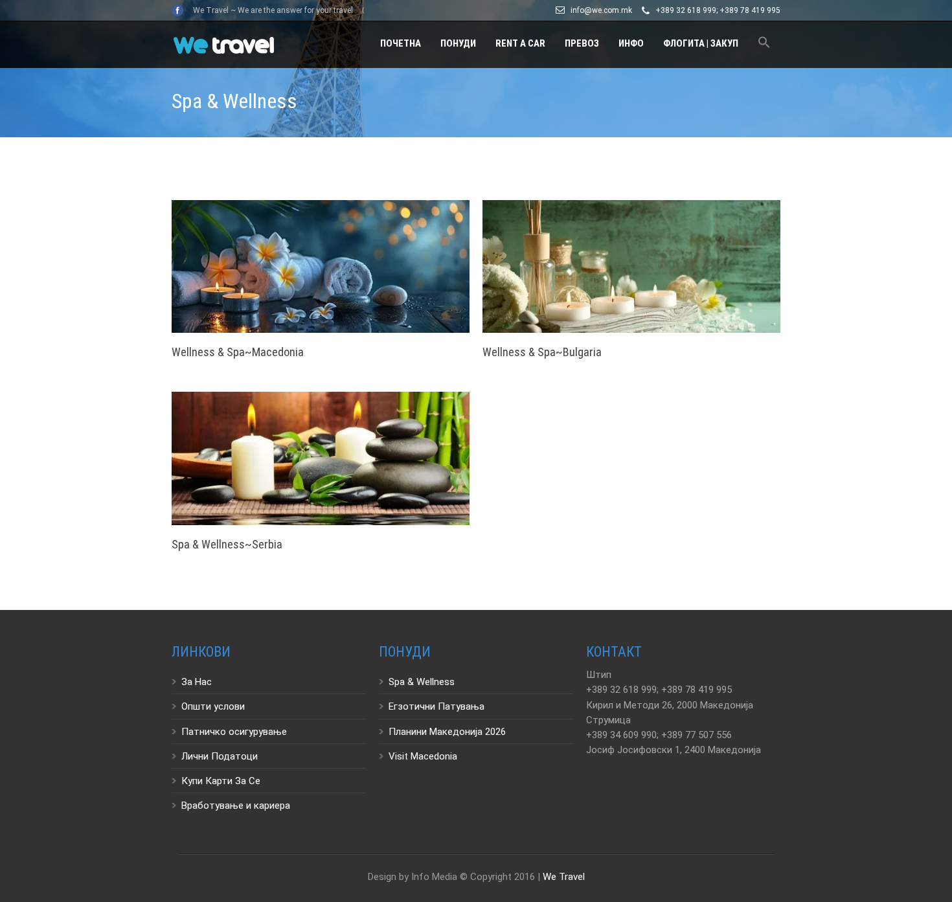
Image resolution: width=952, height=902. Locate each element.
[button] (764, 44)
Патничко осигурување (234, 732)
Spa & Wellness (422, 682)
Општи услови (213, 706)
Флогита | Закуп (700, 43)
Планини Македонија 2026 (447, 732)
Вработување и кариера (235, 805)
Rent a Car (520, 43)
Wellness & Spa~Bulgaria (542, 352)
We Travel (564, 877)
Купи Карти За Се (220, 781)
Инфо (631, 43)
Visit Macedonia (423, 756)
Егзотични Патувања (436, 706)
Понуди (458, 43)
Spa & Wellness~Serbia (227, 544)
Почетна (400, 43)
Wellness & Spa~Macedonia (238, 352)
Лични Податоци (219, 756)
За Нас (196, 682)
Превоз (582, 43)
